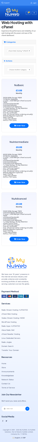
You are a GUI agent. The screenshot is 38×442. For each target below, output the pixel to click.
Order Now (20, 126)
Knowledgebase (8, 376)
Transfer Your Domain (10, 350)
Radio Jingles (7, 342)
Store (4, 368)
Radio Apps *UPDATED (11, 326)
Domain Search (7, 346)
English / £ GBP (20, 438)
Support (7, 3)
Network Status (8, 380)
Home (4, 363)
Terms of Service (8, 388)
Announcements (8, 372)
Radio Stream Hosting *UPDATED (15, 310)
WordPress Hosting (9, 322)
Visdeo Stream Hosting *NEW (13, 318)
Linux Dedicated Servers (11, 338)
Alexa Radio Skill (8, 330)
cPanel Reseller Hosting (11, 334)
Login (34, 3)
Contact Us (6, 384)
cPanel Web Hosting (9, 314)
